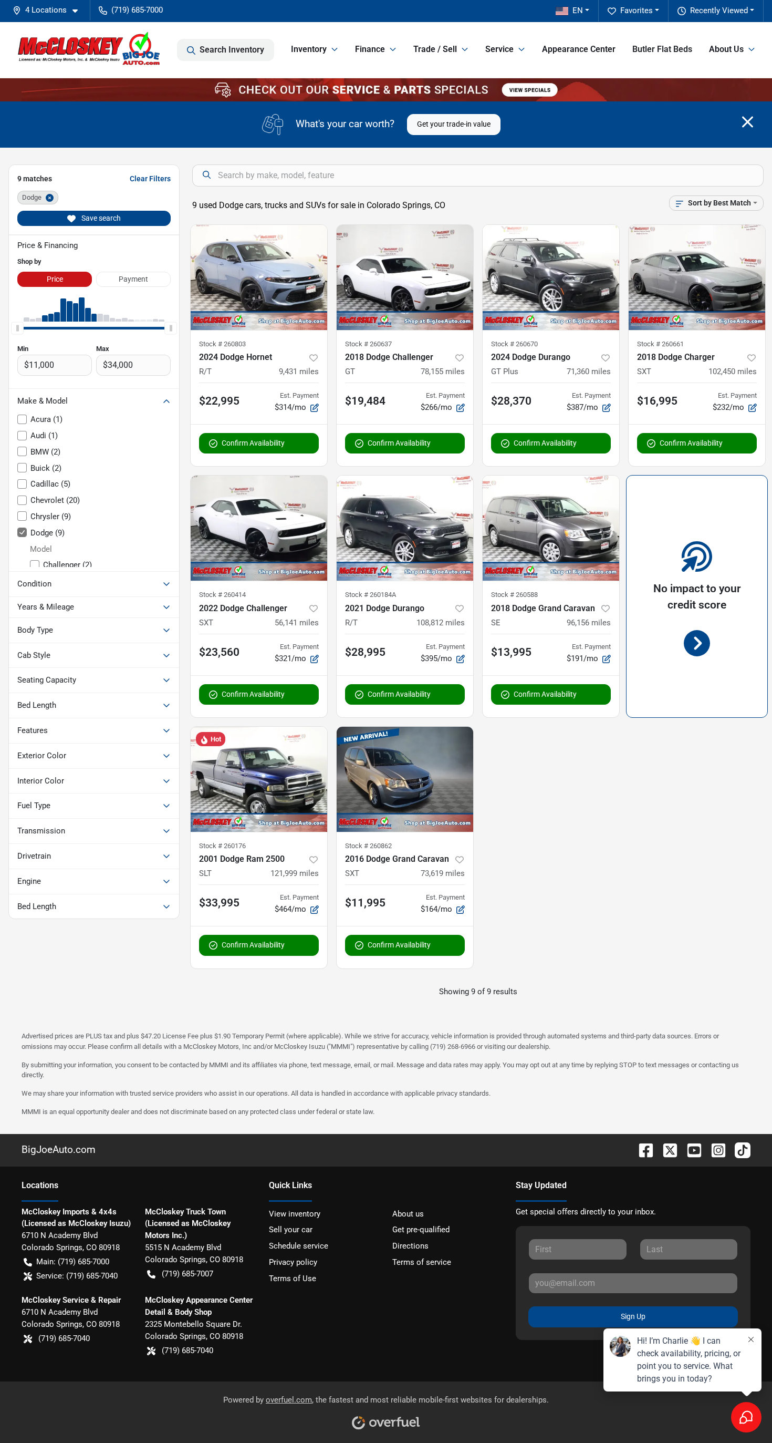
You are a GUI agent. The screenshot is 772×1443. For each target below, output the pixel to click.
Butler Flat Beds (662, 49)
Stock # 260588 (514, 595)
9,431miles (299, 371)
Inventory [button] (309, 49)
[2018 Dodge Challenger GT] (405, 277)
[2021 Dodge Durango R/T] (405, 528)
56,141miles (297, 622)
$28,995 (365, 652)
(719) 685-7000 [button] (137, 10)
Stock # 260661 (660, 344)
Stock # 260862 (368, 846)
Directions (410, 1246)
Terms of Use (292, 1278)
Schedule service (298, 1246)
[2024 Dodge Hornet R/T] (259, 277)
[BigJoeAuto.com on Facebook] (642, 1149)
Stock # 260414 (222, 595)
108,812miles (440, 622)
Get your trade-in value (454, 124)
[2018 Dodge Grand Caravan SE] (551, 528)
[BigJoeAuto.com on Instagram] (714, 1149)
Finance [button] (370, 49)
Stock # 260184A (370, 595)
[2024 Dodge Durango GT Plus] (551, 277)
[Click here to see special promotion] (386, 89)
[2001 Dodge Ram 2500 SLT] (259, 779)
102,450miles (732, 371)
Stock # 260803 (222, 344)
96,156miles (589, 622)
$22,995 (219, 401)
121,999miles (294, 873)
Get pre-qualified (421, 1229)
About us (408, 1214)
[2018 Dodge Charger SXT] (697, 277)
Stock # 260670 (514, 344)
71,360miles (589, 371)
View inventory (294, 1214)
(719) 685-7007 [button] (187, 1274)
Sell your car (290, 1229)
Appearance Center (578, 49)
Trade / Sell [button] (435, 49)
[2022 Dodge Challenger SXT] (259, 528)
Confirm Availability (253, 443)
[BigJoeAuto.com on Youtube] (690, 1149)
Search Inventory (232, 50)
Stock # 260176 (222, 846)
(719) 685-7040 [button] (64, 1338)
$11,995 (365, 902)
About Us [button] (726, 49)
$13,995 (511, 652)
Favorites (636, 10)
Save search (100, 218)
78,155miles (443, 371)
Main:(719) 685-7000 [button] (72, 1261)
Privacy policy (293, 1262)
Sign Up (633, 1316)
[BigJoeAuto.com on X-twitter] (666, 1149)
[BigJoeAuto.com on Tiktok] (738, 1149)
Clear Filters (150, 178)
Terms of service (421, 1262)
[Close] (747, 122)
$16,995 (657, 401)
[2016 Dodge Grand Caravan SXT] (405, 779)
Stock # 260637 (368, 344)
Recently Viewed (719, 10)
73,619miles (443, 873)
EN (577, 10)
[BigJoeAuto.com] (89, 49)
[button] (49, 10)
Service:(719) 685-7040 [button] (77, 1276)
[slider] (17, 328)
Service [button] (499, 49)
